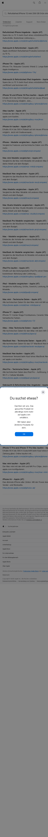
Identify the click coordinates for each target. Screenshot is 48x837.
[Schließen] (43, 392)
